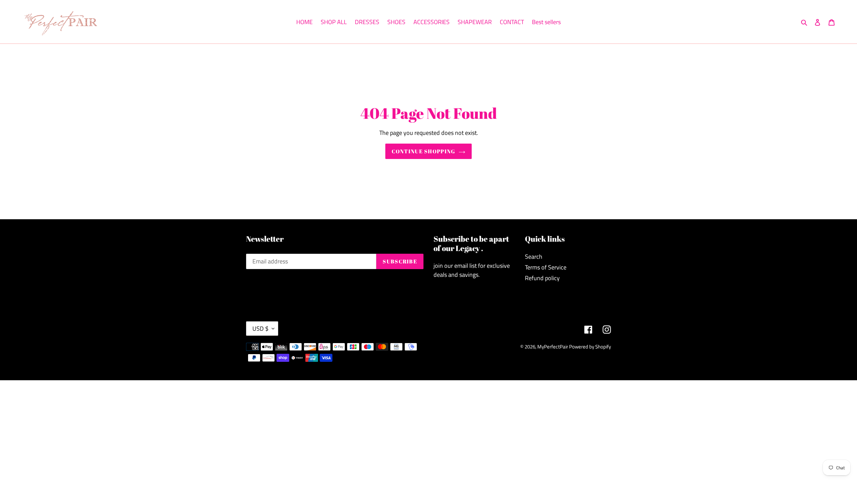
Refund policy (542, 278)
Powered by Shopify (590, 346)
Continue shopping (424, 151)
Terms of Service (545, 267)
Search (533, 256)
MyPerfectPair (553, 346)
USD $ (260, 328)
